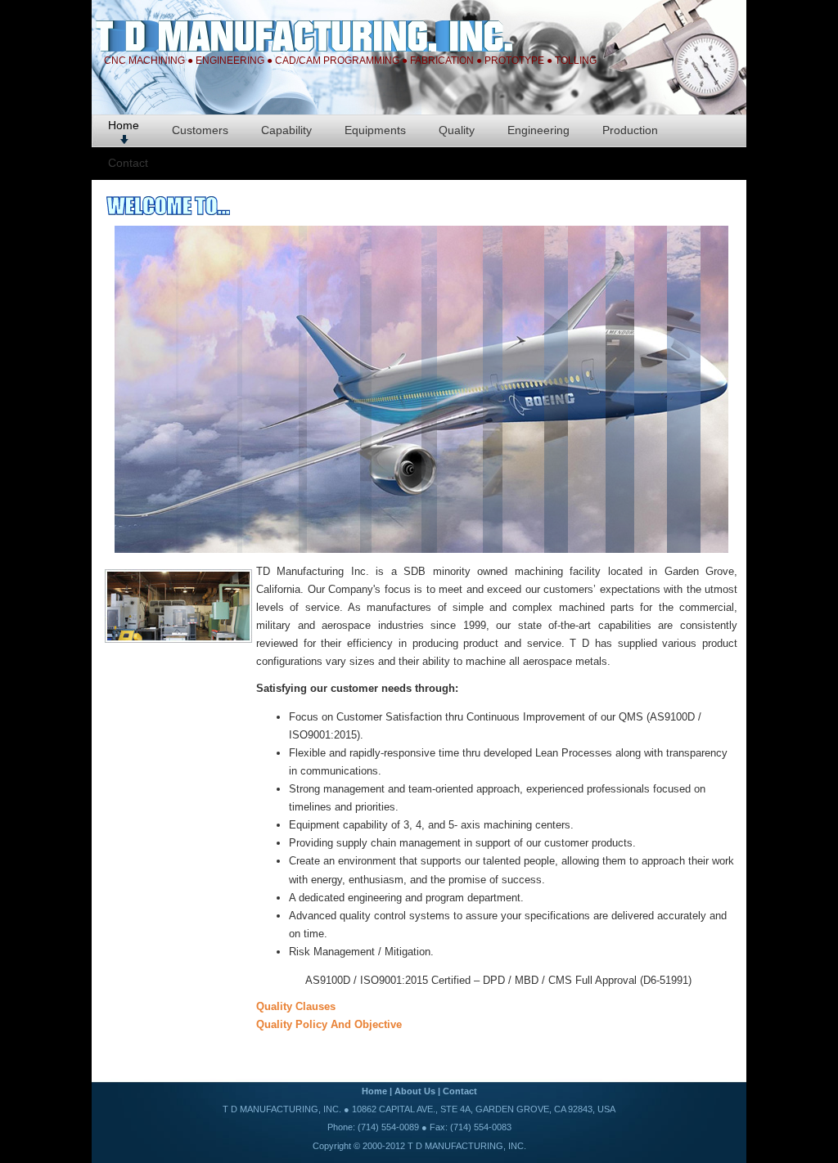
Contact (128, 162)
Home (123, 125)
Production (630, 130)
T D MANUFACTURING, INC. (467, 1146)
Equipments (375, 130)
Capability (286, 130)
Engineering (538, 130)
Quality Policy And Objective (329, 1024)
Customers (200, 130)
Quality (457, 130)
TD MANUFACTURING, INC (341, 36)
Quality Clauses (296, 1006)
